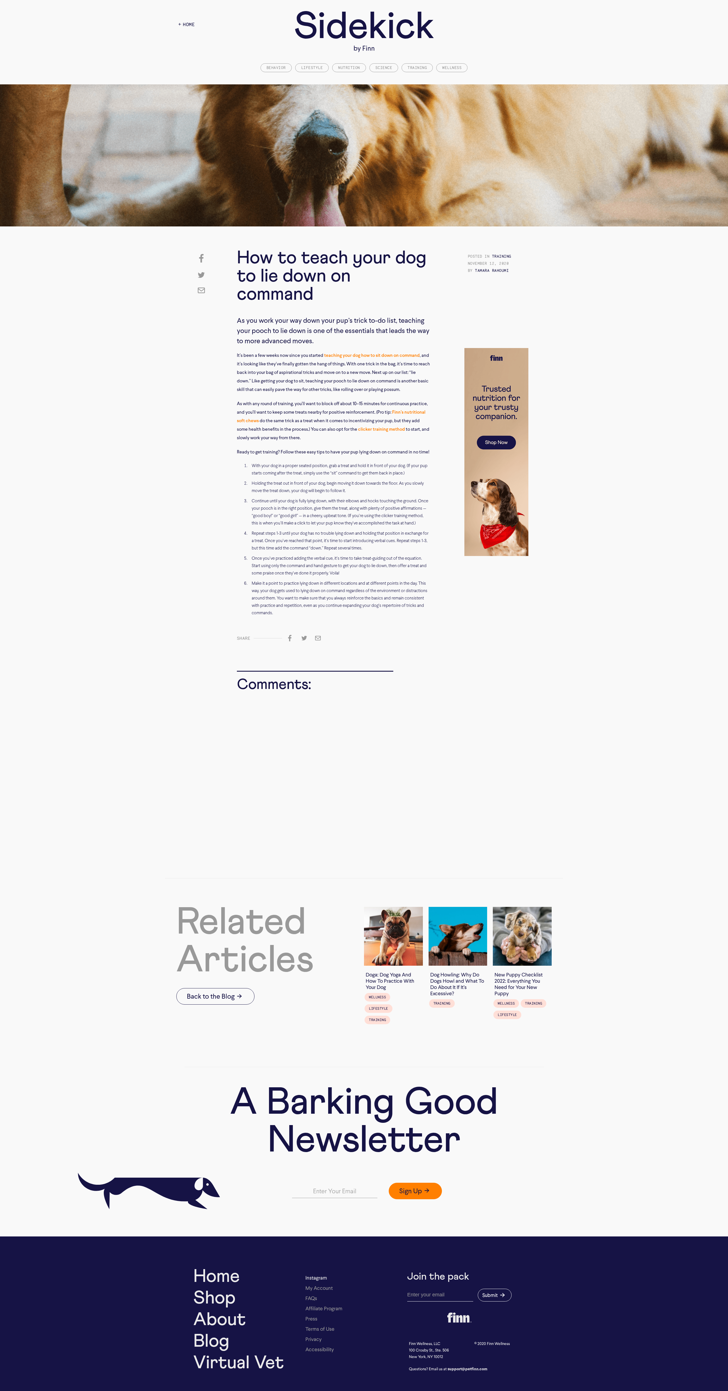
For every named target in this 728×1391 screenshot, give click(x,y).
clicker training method (381, 429)
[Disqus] (315, 770)
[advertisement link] (496, 417)
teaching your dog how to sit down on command (372, 355)
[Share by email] (201, 290)
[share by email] (318, 638)
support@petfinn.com (467, 1368)
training (501, 257)
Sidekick (364, 27)
